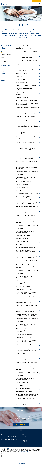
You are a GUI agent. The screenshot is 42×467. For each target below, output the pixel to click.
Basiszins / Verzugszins (20, 76)
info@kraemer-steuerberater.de (29, 443)
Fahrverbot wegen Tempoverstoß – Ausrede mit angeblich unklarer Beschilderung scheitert (27, 108)
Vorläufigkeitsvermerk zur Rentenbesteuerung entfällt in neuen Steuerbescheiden (27, 121)
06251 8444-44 (26, 441)
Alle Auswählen (21, 459)
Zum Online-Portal (21, 424)
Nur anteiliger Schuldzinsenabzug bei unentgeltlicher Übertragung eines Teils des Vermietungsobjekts (26, 117)
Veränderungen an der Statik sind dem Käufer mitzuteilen (27, 100)
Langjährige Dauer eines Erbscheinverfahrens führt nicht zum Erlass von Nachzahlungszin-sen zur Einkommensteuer (27, 132)
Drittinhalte (5, 455)
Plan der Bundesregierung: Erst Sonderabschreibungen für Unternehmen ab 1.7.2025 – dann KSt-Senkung (27, 52)
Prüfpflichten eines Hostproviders (22, 97)
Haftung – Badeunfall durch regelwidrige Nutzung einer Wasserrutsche (27, 93)
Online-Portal (36, 1)
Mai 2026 (3, 75)
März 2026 (3, 80)
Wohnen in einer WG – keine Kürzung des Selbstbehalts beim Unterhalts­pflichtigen (27, 104)
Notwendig (4, 453)
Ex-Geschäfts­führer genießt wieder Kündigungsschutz (26, 85)
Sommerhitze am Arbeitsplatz (22, 82)
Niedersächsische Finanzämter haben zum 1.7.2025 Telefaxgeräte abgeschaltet (26, 137)
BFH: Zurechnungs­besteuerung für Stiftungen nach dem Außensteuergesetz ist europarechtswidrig (27, 56)
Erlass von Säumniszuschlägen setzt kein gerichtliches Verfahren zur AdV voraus (26, 69)
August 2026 (4, 69)
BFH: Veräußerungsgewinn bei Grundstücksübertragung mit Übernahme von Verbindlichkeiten (25, 142)
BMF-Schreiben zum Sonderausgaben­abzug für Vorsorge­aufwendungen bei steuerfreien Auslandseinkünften (27, 61)
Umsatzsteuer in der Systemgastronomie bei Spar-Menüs (27, 193)
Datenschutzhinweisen (24, 451)
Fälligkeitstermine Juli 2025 (21, 73)
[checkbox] (1, 453)
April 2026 (3, 78)
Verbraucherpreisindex (20, 79)
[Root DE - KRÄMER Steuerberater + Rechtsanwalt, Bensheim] (4, 4)
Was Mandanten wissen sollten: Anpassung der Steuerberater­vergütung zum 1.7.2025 (25, 65)
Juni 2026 (3, 73)
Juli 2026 (3, 71)
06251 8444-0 (26, 440)
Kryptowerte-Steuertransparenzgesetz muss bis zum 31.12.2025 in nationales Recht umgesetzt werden (26, 112)
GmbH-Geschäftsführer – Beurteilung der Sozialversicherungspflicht (24, 89)
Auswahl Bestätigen (21, 463)
